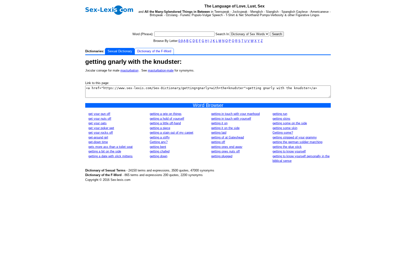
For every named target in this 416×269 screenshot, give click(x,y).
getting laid (218, 132)
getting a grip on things (166, 114)
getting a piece (160, 128)
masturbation (129, 70)
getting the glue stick (287, 147)
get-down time (98, 142)
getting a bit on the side (104, 151)
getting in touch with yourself (231, 118)
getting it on (219, 123)
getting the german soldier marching (297, 142)
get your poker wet (101, 128)
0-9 (180, 41)
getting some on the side (290, 123)
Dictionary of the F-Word (154, 51)
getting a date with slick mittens (110, 156)
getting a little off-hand (165, 123)
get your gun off (99, 114)
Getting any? (159, 142)
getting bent (158, 147)
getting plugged (221, 156)
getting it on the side (225, 128)
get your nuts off (99, 118)
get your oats (97, 123)
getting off (218, 142)
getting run (280, 114)
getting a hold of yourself (167, 118)
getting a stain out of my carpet (171, 132)
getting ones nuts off (225, 151)
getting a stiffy (160, 137)
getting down (158, 156)
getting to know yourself (289, 151)
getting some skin (285, 128)
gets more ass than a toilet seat (110, 147)
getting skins (281, 118)
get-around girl (98, 137)
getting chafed (159, 151)
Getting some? (283, 132)
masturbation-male (161, 70)
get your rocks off (100, 132)
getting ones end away (226, 147)
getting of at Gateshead (227, 137)
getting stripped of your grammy (295, 137)
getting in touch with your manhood (235, 114)
